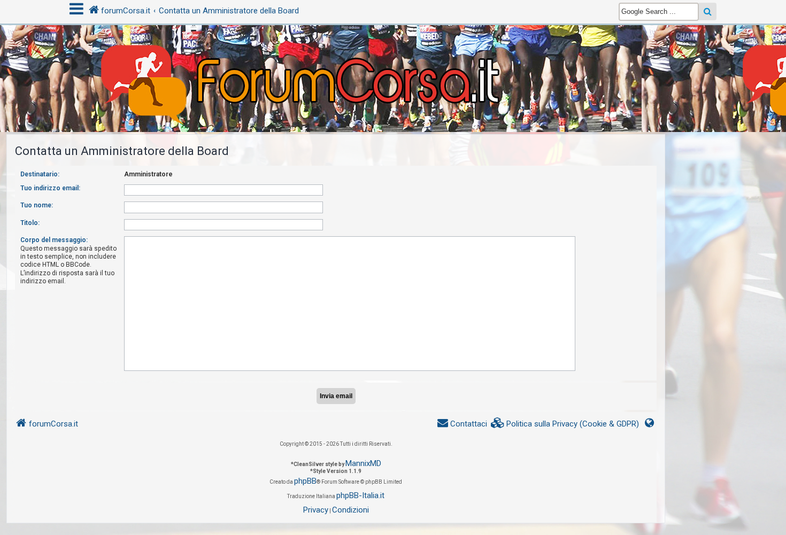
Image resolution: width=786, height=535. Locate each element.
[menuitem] (565, 424)
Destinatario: (39, 174)
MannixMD (363, 463)
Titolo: (30, 223)
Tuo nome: (36, 205)
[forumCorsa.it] (393, 57)
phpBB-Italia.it (360, 495)
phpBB (305, 481)
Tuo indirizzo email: (50, 188)
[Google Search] (707, 11)
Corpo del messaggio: (54, 240)
